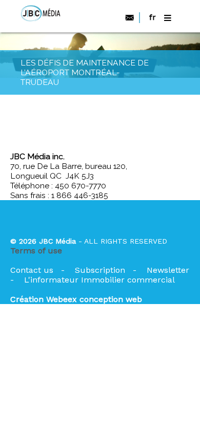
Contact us (31, 270)
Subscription (100, 270)
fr (152, 17)
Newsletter (168, 270)
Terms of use (36, 250)
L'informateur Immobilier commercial (99, 280)
